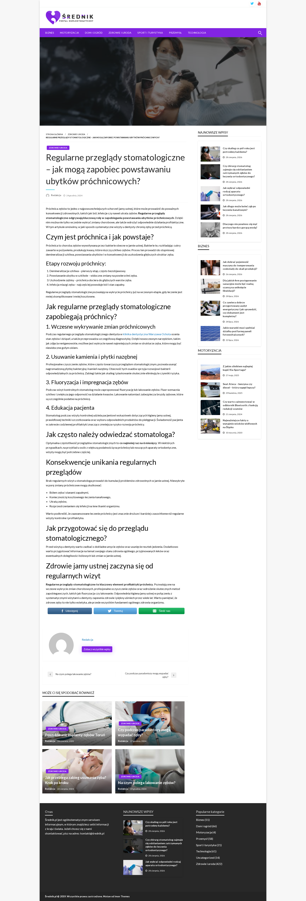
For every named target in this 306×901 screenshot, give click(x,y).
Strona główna (54, 134)
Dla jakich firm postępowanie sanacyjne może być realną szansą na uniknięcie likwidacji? (240, 285)
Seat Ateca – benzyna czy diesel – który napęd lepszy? (239, 385)
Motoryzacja (69, 32)
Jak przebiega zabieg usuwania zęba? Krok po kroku (75, 780)
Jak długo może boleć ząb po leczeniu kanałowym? (239, 208)
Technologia (197, 32)
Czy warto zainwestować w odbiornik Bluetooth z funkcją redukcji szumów (240, 405)
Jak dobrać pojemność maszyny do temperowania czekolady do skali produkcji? (240, 265)
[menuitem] (49, 32)
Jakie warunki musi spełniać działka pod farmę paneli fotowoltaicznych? (239, 331)
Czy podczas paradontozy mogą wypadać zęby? (144, 732)
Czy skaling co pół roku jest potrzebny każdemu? (239, 150)
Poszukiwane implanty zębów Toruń (75, 735)
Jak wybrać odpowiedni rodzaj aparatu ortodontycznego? (236, 191)
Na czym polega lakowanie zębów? (146, 782)
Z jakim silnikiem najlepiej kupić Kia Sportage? (238, 368)
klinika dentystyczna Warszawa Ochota (147, 334)
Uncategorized (205, 857)
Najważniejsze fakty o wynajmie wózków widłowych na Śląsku (240, 424)
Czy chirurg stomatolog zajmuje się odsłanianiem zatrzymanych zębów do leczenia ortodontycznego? (239, 171)
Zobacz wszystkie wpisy (97, 649)
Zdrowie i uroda (120, 32)
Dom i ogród (94, 32)
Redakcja (56, 195)
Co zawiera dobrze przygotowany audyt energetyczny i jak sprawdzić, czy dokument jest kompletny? (240, 309)
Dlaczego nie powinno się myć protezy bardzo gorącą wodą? (240, 225)
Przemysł (175, 32)
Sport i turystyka (150, 32)
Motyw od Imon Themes (116, 896)
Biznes (49, 32)
